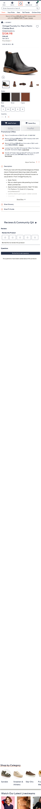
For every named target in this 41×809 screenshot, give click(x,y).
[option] (20, 17)
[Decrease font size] (39, 162)
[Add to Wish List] (37, 26)
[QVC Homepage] (2, 22)
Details (20, 140)
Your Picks (11, 12)
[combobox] (19, 8)
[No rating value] (7, 44)
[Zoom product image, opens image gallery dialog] (2, 77)
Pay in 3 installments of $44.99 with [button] (16, 135)
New (18, 12)
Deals (3, 12)
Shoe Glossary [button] (9, 204)
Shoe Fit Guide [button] (9, 209)
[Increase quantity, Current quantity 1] (8, 117)
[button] (4, 4)
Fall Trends (26, 12)
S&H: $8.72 (5, 38)
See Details (8, 156)
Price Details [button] (6, 41)
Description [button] (8, 166)
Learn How (25, 149)
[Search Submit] (37, 8)
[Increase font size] (36, 162)
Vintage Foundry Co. (8, 31)
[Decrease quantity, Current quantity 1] (2, 117)
